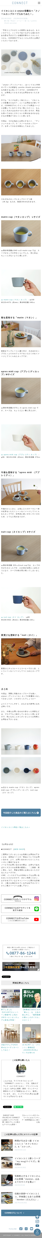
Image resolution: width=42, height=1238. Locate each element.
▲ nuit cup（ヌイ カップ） (12, 617)
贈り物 (6, 21)
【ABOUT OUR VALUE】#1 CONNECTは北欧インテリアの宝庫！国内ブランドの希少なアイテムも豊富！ (11, 1119)
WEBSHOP (37, 1233)
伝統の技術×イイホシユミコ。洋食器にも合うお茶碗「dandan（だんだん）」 (27, 1197)
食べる (27, 21)
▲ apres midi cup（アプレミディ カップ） (19, 454)
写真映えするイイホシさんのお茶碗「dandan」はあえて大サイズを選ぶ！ (27, 1179)
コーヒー (19, 21)
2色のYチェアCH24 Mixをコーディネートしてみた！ (10, 1047)
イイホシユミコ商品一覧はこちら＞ (15, 827)
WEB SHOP (19, 849)
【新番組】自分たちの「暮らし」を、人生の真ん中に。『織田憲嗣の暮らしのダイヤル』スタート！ (31, 1015)
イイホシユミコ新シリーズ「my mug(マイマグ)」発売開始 (27, 1161)
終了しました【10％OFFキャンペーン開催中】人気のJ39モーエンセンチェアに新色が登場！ (10, 1015)
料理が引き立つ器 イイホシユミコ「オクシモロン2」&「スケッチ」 (27, 1144)
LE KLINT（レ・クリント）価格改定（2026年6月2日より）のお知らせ (31, 1048)
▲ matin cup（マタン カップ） (14, 300)
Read (13, 21)
